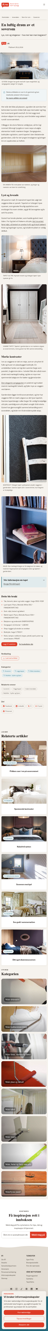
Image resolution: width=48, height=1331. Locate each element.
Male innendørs (31, 689)
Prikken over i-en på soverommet (24, 771)
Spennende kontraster (24, 809)
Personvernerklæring (8, 1272)
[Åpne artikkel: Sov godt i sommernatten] (24, 904)
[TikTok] (21, 1289)
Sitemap (4, 1278)
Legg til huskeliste (9, 644)
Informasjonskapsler (8, 1275)
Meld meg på (38, 1234)
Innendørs (15, 17)
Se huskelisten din (26, 644)
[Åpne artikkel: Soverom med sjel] (24, 866)
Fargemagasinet (32, 1276)
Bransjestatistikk (32, 1263)
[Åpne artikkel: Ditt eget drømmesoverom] (24, 942)
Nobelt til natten (24, 847)
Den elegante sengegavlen (12, 383)
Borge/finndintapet (12, 584)
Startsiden (5, 17)
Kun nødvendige (24, 1312)
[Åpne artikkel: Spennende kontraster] (24, 791)
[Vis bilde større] (24, 66)
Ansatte (4, 1263)
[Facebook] (11, 1289)
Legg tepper (17, 689)
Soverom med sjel (24, 884)
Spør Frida (30, 1260)
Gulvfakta (29, 1279)
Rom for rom (26, 17)
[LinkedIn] (32, 1289)
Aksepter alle (24, 1325)
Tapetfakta (30, 1282)
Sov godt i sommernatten (24, 922)
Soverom (36, 17)
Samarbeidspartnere (8, 1266)
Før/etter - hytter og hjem (12, 693)
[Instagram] (16, 1289)
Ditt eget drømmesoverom (24, 960)
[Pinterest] (26, 1289)
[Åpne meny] (44, 4)
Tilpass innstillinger (24, 1319)
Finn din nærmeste (33, 1266)
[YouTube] (37, 1289)
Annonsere (5, 1269)
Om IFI (3, 1260)
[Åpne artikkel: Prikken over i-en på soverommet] (24, 753)
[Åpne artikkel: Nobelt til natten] (24, 828)
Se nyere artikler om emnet (16, 98)
